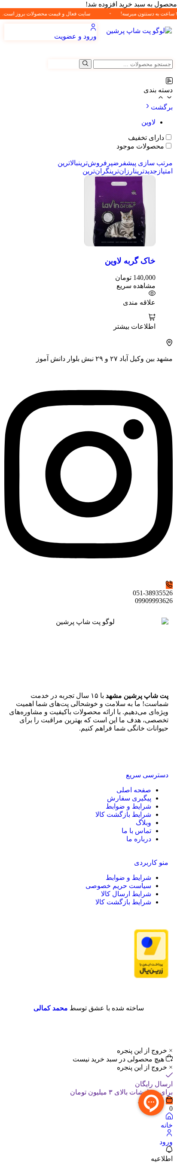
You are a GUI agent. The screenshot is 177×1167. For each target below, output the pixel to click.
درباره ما (138, 839)
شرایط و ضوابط (128, 806)
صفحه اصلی (133, 790)
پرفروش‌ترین (95, 163)
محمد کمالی (51, 1008)
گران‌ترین (96, 171)
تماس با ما (136, 830)
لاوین (148, 122)
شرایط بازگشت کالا (123, 814)
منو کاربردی (151, 862)
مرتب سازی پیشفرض (143, 163)
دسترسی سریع (147, 775)
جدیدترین (146, 171)
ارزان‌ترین (122, 171)
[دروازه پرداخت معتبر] (151, 975)
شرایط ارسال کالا (126, 893)
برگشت (162, 107)
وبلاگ (143, 822)
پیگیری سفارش (129, 798)
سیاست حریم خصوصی (118, 885)
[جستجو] (85, 64)
